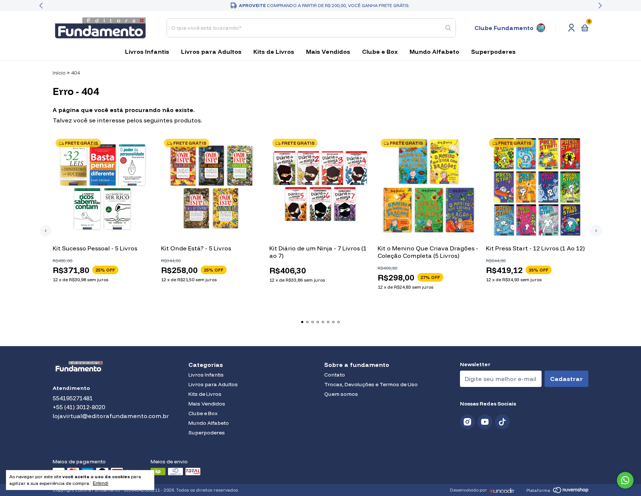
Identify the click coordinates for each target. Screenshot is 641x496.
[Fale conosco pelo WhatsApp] (625, 480)
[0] (584, 28)
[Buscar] (448, 28)
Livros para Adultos (211, 51)
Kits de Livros (273, 51)
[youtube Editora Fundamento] (484, 422)
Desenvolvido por (468, 490)
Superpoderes (493, 51)
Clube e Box (380, 51)
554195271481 (73, 398)
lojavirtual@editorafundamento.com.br (111, 416)
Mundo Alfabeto (434, 51)
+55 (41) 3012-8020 (79, 407)
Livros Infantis (147, 51)
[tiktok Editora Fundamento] (502, 422)
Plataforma (538, 490)
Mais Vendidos (328, 51)
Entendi (100, 483)
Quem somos (341, 394)
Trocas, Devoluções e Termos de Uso (371, 384)
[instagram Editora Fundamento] (467, 422)
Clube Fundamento (503, 28)
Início (59, 72)
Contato (334, 374)
